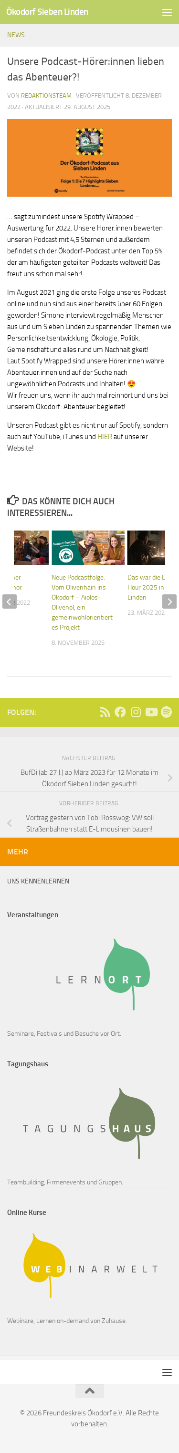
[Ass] (105, 712)
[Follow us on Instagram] (135, 712)
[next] (169, 601)
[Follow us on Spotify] (166, 712)
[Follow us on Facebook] (120, 712)
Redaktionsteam (46, 95)
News (16, 35)
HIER (104, 436)
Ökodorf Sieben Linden (47, 11)
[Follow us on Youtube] (151, 712)
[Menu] (167, 12)
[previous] (9, 601)
